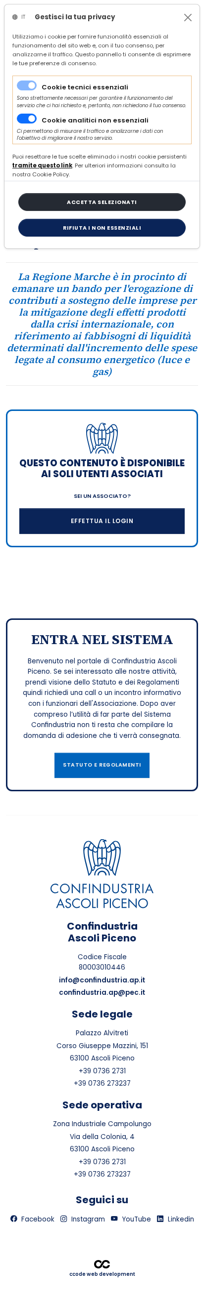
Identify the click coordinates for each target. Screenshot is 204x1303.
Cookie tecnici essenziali (85, 87)
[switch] (27, 118)
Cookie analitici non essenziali (95, 120)
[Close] (188, 17)
